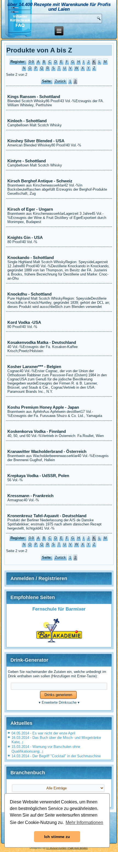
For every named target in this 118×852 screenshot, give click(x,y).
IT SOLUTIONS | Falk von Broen (67, 847)
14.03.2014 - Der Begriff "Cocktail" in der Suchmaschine (56, 756)
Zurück (60, 81)
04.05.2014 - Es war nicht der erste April (43, 733)
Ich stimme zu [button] (57, 836)
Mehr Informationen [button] (84, 822)
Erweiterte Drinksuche (59, 702)
